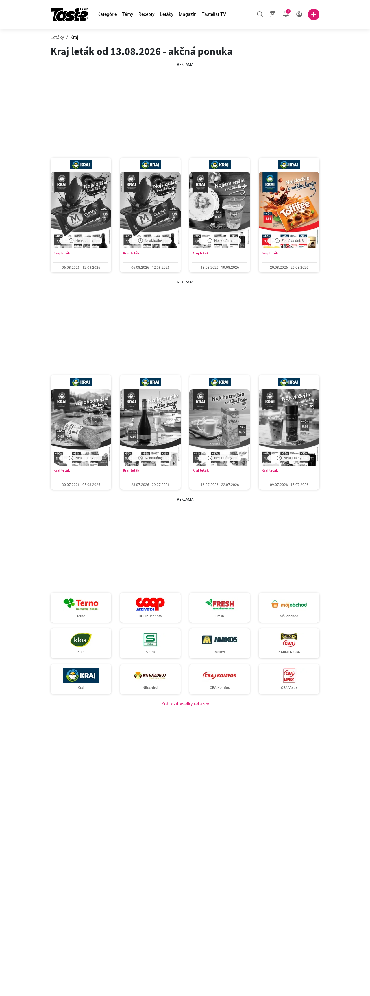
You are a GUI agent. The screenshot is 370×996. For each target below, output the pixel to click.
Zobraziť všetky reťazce (185, 704)
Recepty (146, 14)
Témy (127, 14)
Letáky (166, 14)
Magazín (188, 14)
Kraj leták (61, 253)
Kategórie (107, 14)
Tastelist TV (214, 14)
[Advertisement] (191, 108)
